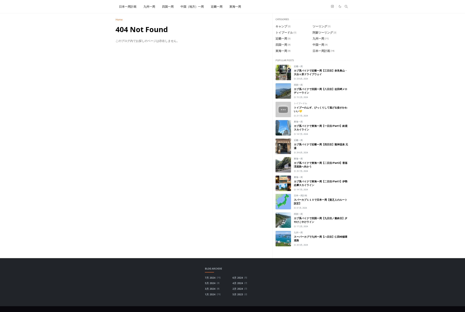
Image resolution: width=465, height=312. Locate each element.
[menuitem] (128, 6)
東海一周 (298, 121)
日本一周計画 (300, 195)
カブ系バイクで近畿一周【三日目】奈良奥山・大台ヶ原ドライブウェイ (320, 72)
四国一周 (298, 84)
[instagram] (332, 6)
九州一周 (298, 232)
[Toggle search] (346, 6)
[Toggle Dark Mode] (340, 6)
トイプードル (300, 103)
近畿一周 (298, 66)
